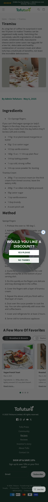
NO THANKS (24, 260)
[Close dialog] (43, 232)
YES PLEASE (24, 252)
